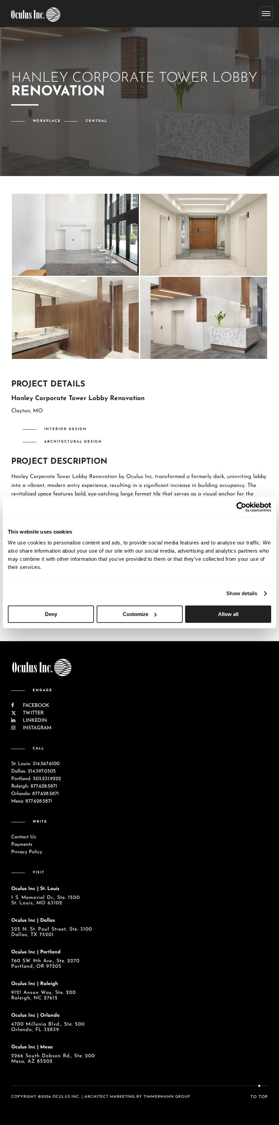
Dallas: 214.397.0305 (33, 771)
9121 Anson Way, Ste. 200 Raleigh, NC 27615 (43, 995)
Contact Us (23, 837)
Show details (241, 593)
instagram (36, 728)
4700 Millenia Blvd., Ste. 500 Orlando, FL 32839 (48, 1027)
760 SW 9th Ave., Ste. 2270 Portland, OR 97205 (45, 963)
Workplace (47, 121)
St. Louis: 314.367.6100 (35, 763)
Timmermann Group (167, 1097)
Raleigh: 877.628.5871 (34, 786)
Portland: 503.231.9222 (36, 778)
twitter (32, 713)
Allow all (228, 614)
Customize (135, 614)
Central (96, 121)
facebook (35, 705)
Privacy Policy (26, 852)
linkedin (34, 720)
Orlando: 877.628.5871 (35, 793)
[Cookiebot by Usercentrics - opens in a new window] (241, 507)
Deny (51, 614)
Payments (21, 844)
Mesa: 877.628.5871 (31, 801)
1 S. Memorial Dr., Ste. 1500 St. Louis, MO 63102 (45, 900)
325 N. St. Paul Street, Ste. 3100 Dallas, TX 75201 (51, 932)
